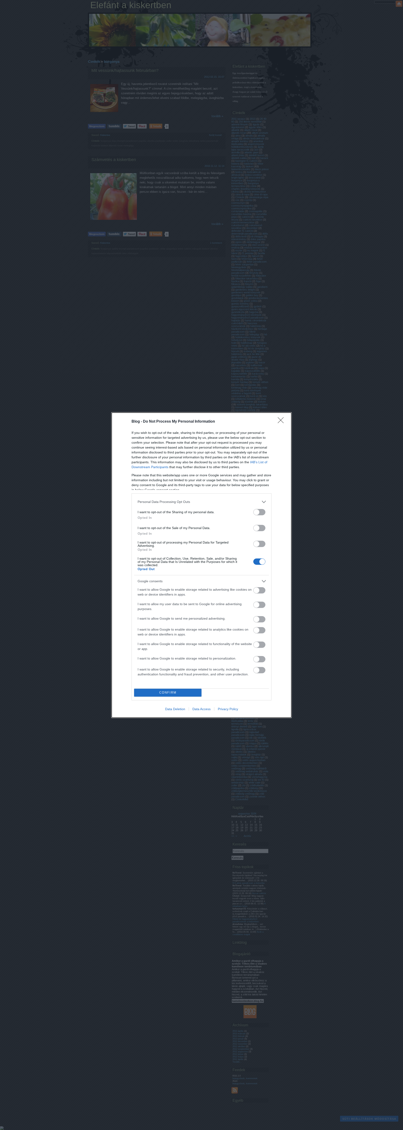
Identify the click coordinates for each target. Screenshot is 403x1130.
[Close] (282, 421)
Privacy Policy (228, 709)
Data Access (201, 709)
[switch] (259, 512)
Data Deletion (175, 709)
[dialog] (201, 565)
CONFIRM (168, 692)
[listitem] (201, 501)
